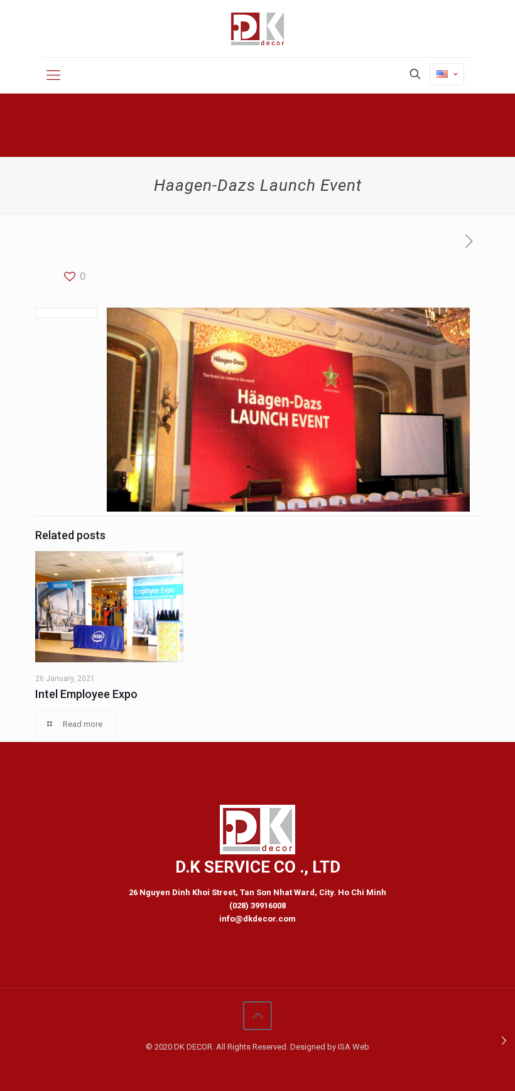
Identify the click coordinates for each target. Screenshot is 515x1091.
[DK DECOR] (257, 28)
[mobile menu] (53, 75)
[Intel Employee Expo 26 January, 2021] (504, 1041)
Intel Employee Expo (86, 694)
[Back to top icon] (257, 1015)
